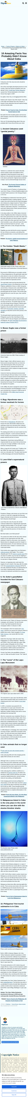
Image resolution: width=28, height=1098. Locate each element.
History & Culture (20, 46)
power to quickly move (19, 554)
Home (2, 46)
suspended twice (8, 982)
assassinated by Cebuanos (13, 565)
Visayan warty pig (13, 772)
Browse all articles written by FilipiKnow (10, 1042)
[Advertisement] (14, 21)
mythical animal (5, 552)
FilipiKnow (8, 1004)
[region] (14, 1085)
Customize (14, 1090)
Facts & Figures (10, 46)
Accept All (14, 1086)
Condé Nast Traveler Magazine (17, 90)
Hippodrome (12, 421)
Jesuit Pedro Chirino (6, 284)
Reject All (14, 1094)
